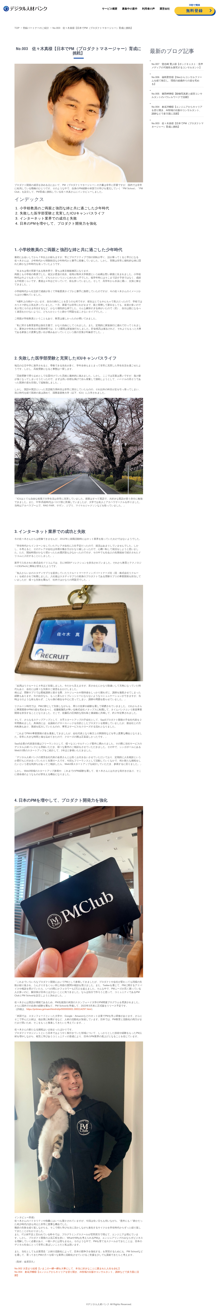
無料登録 (194, 11)
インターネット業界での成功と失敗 (48, 218)
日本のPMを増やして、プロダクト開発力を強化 (58, 223)
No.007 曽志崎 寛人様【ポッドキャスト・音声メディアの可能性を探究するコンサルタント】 (177, 66)
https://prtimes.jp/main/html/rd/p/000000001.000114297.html (58, 1009)
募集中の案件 (129, 8)
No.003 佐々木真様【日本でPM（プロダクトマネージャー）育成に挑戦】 (92, 28)
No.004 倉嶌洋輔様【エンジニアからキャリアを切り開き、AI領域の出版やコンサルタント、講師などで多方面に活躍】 (177, 110)
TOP (16, 28)
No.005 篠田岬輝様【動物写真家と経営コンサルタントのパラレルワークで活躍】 (177, 95)
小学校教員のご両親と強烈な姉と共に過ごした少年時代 (64, 208)
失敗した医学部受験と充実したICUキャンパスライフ (62, 213)
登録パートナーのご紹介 (36, 28)
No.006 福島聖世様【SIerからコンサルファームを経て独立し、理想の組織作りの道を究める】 (177, 80)
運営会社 (165, 8)
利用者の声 (148, 8)
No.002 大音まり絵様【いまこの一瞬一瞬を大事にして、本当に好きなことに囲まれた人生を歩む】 (67, 1268)
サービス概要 (109, 8)
